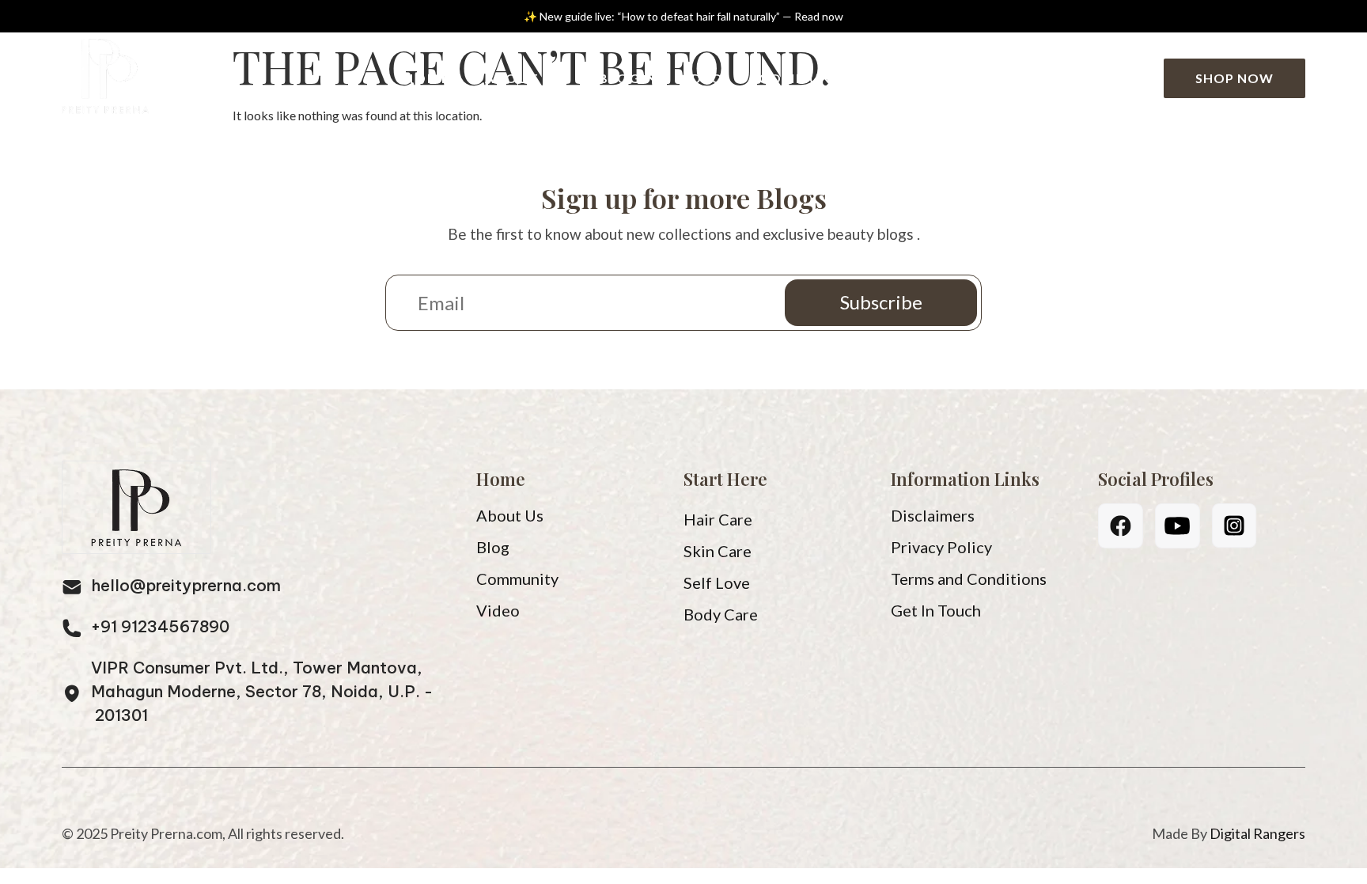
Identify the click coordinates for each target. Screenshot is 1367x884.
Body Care (721, 614)
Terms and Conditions (969, 578)
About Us (524, 77)
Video (700, 77)
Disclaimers (933, 515)
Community (807, 77)
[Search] (1133, 79)
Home (426, 77)
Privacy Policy (941, 546)
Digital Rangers (1257, 833)
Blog (620, 77)
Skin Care (718, 550)
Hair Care (718, 519)
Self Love (717, 582)
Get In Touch (936, 610)
